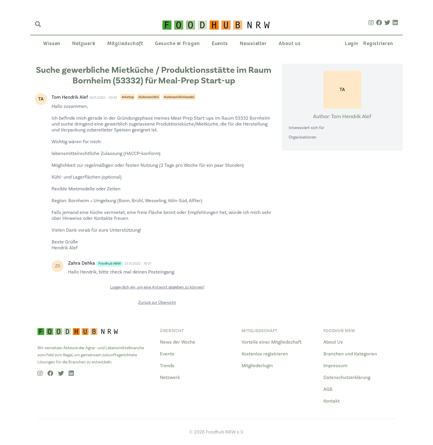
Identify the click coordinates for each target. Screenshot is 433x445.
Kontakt (331, 401)
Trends (167, 366)
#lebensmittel (148, 97)
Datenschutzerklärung (346, 377)
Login (352, 43)
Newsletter (253, 43)
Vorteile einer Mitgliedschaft (272, 342)
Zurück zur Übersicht (157, 302)
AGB (328, 389)
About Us (333, 342)
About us (290, 43)
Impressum (335, 366)
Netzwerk (83, 43)
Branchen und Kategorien (350, 354)
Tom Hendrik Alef (70, 97)
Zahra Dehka (81, 263)
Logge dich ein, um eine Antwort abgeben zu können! (157, 287)
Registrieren (378, 43)
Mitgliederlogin (257, 366)
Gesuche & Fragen (177, 43)
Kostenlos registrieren (265, 354)
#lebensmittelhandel (179, 97)
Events (220, 43)
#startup (128, 97)
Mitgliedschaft (125, 43)
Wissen (51, 43)
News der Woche (177, 342)
